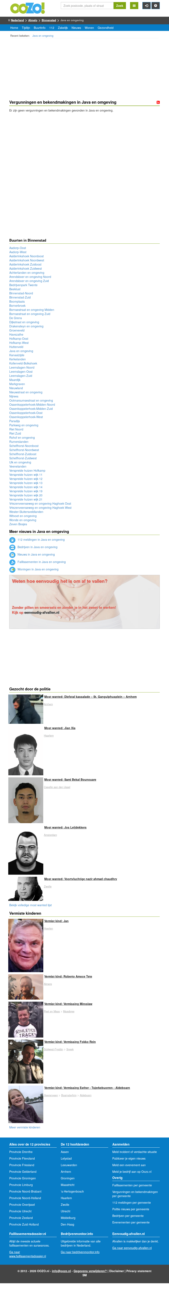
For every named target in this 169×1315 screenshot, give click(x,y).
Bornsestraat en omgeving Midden (31, 310)
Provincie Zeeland (21, 1218)
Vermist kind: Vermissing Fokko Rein (70, 1042)
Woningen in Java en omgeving (38, 569)
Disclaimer (116, 1271)
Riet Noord (16, 429)
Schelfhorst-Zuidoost (22, 454)
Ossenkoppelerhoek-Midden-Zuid (31, 409)
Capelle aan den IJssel (57, 787)
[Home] (27, 8)
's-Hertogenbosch (72, 1191)
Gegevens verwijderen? (90, 1271)
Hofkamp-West (19, 343)
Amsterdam (50, 835)
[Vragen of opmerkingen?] (155, 5)
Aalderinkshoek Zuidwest (25, 268)
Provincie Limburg (21, 1185)
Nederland (17, 20)
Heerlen (48, 928)
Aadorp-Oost (17, 248)
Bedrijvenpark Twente (23, 285)
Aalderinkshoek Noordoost (26, 256)
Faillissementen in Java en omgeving (41, 562)
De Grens (15, 318)
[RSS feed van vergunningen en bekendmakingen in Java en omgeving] (158, 102)
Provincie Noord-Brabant (25, 1191)
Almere (48, 984)
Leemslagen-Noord (21, 367)
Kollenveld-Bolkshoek (23, 363)
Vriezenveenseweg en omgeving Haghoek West (40, 507)
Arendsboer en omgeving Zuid (29, 281)
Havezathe (16, 334)
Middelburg (68, 1218)
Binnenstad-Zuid (20, 297)
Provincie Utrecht (20, 1211)
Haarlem (49, 735)
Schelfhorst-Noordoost (24, 446)
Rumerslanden (18, 442)
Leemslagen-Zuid (20, 376)
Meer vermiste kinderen (24, 1127)
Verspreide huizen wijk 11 (25, 474)
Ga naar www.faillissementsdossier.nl (27, 1254)
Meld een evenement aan (129, 1165)
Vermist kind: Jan (56, 921)
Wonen (89, 28)
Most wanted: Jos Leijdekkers (65, 827)
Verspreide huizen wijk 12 (25, 479)
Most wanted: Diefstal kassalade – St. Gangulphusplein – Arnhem (90, 697)
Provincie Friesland (21, 1165)
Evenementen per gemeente (131, 1222)
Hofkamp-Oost (18, 338)
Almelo (32, 20)
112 (51, 28)
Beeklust (14, 289)
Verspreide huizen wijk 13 (25, 483)
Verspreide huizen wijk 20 (25, 495)
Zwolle (48, 886)
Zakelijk (63, 28)
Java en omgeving (42, 36)
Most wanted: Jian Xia (59, 728)
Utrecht (65, 1211)
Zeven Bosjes (18, 524)
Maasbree (68, 1011)
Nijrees (13, 396)
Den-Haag (67, 1224)
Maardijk (14, 380)
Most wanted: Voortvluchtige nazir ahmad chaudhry (80, 879)
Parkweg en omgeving (23, 425)
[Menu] (134, 5)
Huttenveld (16, 347)
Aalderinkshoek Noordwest (26, 260)
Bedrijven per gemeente (128, 1216)
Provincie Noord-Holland (25, 1198)
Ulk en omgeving (20, 462)
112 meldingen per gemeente (131, 1202)
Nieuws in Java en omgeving (36, 554)
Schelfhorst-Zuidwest (23, 458)
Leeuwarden (69, 1165)
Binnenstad (49, 20)
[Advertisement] (84, 69)
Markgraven (17, 384)
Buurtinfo (40, 28)
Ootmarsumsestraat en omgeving (31, 400)
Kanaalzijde (16, 355)
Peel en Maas (52, 1011)
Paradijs (14, 421)
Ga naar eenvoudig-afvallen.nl (132, 1248)
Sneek (70, 1049)
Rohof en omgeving (22, 437)
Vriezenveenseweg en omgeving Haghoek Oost (40, 503)
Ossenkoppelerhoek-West (26, 417)
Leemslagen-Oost (21, 371)
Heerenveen (51, 1095)
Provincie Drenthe (21, 1152)
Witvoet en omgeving (23, 516)
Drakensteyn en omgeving (26, 326)
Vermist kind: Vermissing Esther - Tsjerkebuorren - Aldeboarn (87, 1088)
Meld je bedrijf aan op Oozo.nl (131, 1171)
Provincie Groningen (22, 1178)
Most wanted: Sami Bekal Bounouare (70, 779)
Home (14, 28)
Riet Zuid (15, 433)
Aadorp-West (17, 252)
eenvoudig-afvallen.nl (41, 612)
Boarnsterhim (68, 1095)
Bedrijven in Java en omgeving (37, 547)
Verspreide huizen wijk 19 (25, 491)
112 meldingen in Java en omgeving (41, 539)
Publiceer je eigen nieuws (129, 1158)
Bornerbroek (17, 305)
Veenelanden (17, 466)
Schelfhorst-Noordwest (24, 450)
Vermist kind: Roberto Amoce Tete (68, 976)
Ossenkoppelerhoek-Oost (25, 413)
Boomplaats (17, 301)
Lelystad (66, 1158)
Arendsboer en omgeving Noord (30, 277)
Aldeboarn (86, 1095)
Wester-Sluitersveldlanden (26, 512)
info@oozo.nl (61, 1271)
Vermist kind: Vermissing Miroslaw (68, 1004)
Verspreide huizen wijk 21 (25, 499)
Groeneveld (17, 330)
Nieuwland (16, 388)
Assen (65, 1152)
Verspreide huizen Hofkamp (27, 470)
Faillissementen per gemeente (132, 1185)
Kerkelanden (17, 359)
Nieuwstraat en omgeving (25, 392)
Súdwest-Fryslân (53, 1049)
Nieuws (76, 28)
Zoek (119, 6)
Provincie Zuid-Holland (24, 1224)
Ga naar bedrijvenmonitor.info (80, 1252)
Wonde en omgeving (22, 520)
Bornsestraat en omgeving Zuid (29, 314)
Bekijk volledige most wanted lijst (30, 905)
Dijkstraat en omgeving (24, 322)
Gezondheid (106, 28)
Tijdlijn (26, 28)
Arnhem (48, 704)
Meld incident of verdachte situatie (134, 1152)
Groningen (68, 1178)
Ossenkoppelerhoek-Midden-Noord (32, 404)
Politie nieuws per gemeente (130, 1209)
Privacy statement (138, 1271)
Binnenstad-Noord (21, 293)
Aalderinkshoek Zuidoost (25, 264)
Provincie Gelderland (22, 1171)
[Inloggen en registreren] (146, 5)
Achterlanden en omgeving (26, 272)
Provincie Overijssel (22, 1204)
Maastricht (67, 1185)
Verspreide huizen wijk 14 (25, 487)
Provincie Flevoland (22, 1158)
